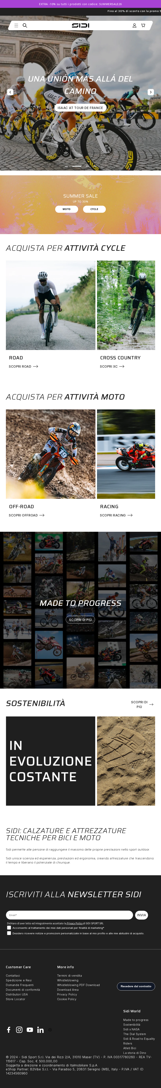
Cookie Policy (67, 999)
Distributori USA (17, 994)
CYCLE (94, 209)
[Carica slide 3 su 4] (84, 166)
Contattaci (13, 975)
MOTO (66, 209)
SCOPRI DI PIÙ (80, 620)
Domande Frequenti (20, 985)
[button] (16, 25)
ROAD (16, 358)
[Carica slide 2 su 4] (74, 166)
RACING (109, 506)
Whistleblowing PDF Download (78, 985)
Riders (127, 1043)
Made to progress (136, 1020)
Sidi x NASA (131, 1029)
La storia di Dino (134, 1052)
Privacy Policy (74, 923)
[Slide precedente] (10, 92)
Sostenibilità (131, 1024)
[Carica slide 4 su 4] (95, 166)
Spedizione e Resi (19, 980)
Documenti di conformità (23, 989)
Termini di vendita (69, 975)
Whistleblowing (67, 980)
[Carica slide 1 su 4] (66, 166)
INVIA (141, 915)
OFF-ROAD (21, 506)
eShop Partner (17, 1069)
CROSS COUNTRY (120, 358)
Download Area (68, 989)
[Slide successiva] (150, 92)
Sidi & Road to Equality (139, 1038)
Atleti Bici (129, 1048)
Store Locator (15, 999)
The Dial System (134, 1034)
